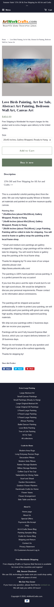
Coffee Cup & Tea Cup (27, 472)
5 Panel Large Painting (27, 417)
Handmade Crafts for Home (27, 489)
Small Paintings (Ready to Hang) (27, 400)
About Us (27, 515)
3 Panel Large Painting (27, 410)
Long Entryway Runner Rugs (27, 454)
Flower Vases (27, 493)
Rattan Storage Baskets (27, 465)
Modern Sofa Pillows (27, 461)
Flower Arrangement (27, 496)
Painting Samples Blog (27, 533)
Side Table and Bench (27, 500)
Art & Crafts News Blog (27, 529)
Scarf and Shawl (27, 479)
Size (4, 135)
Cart (50, 10)
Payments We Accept (27, 522)
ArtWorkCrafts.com (34, 596)
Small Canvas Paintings (27, 396)
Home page (27, 512)
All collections (27, 438)
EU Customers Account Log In (27, 550)
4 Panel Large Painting (27, 414)
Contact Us (27, 543)
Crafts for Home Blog (27, 536)
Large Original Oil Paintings (27, 407)
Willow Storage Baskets (27, 468)
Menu (8, 10)
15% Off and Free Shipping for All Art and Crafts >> (24, 183)
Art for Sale (27, 435)
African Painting (27, 421)
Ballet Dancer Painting (27, 424)
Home (4, 40)
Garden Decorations (27, 482)
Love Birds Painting (27, 428)
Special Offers (27, 519)
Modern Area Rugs (27, 451)
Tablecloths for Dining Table (27, 475)
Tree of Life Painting (27, 431)
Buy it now (27, 162)
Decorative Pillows (27, 458)
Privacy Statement (27, 547)
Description (10, 174)
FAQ (27, 526)
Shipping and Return (27, 540)
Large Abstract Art (27, 393)
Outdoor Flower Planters (27, 486)
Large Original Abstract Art (27, 403)
